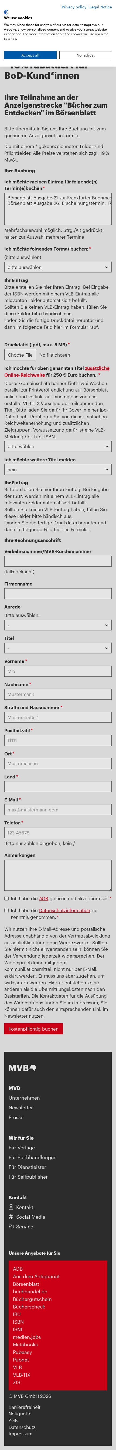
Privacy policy (74, 7)
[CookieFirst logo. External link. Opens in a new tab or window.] (6, 12)
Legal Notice (101, 7)
